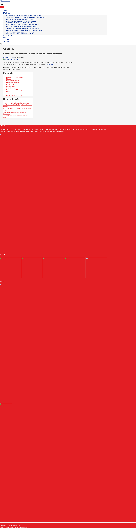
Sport (8, 91)
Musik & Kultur (10, 88)
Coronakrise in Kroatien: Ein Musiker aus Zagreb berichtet (32, 53)
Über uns (6, 39)
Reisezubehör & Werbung (14, 90)
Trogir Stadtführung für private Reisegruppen (22, 28)
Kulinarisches (10, 84)
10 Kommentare (15, 69)
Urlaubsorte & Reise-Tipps (14, 95)
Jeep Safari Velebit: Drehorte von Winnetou (21, 19)
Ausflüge (6, 14)
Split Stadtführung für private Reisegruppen (22, 26)
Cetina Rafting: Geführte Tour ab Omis (19, 34)
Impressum (16, 525)
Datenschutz (4, 525)
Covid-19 (62, 67)
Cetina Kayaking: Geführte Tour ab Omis (20, 32)
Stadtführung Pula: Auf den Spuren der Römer (22, 25)
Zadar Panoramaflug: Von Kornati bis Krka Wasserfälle (25, 17)
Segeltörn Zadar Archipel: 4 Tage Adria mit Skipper (23, 16)
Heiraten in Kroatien (12, 82)
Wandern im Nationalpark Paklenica (19, 23)
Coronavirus (41, 67)
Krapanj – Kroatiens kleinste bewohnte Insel (16, 103)
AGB (10, 525)
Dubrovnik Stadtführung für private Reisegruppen (24, 30)
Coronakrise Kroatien (30, 67)
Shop (5, 37)
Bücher (8, 79)
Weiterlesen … (50, 64)
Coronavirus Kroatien (52, 67)
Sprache (8, 93)
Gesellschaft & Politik (10, 67)
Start (5, 10)
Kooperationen (8, 36)
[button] (1, 3)
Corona (21, 67)
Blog (5, 12)
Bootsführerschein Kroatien (14, 77)
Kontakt (6, 41)
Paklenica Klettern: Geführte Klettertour (21, 21)
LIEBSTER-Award (11, 86)
